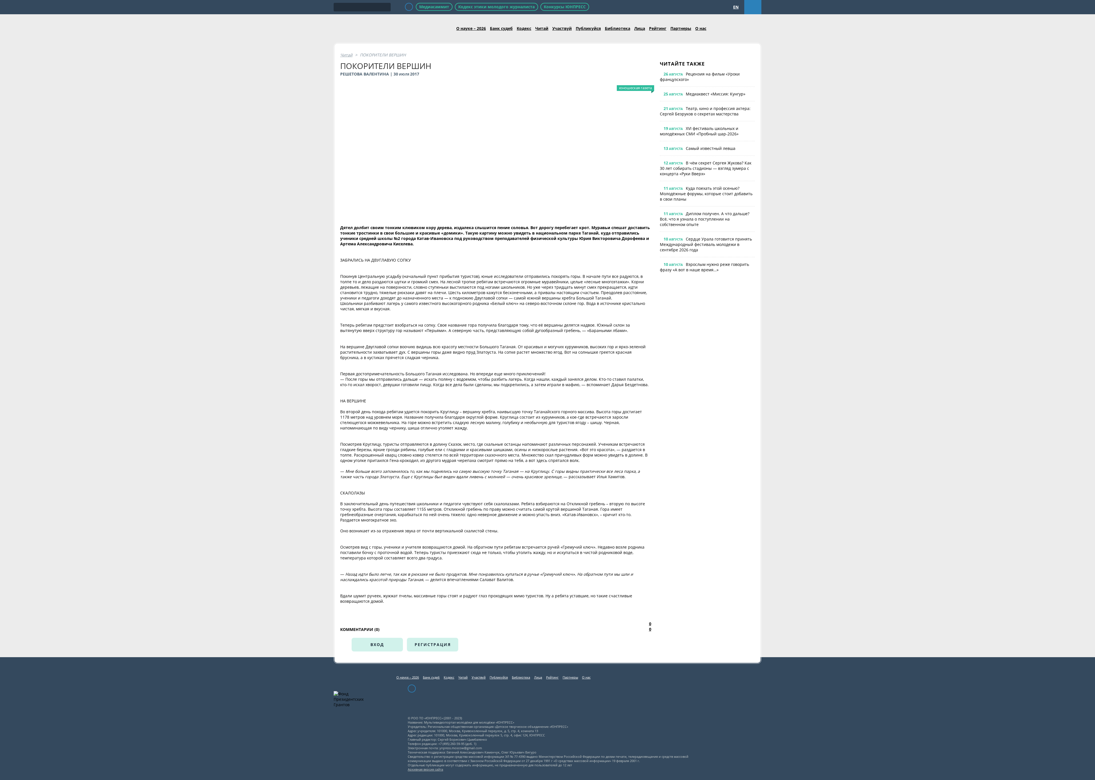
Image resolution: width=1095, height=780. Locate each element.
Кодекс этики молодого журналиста (496, 6)
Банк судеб (501, 28)
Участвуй (562, 28)
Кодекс (524, 28)
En (736, 7)
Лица (639, 28)
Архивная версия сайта (425, 769)
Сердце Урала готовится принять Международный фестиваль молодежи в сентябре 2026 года (706, 244)
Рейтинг (657, 28)
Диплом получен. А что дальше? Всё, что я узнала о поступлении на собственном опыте (704, 219)
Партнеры (680, 28)
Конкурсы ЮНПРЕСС (565, 6)
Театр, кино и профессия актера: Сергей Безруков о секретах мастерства (705, 111)
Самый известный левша (710, 148)
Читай (541, 28)
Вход (377, 644)
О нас (700, 28)
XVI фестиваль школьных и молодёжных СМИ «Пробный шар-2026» (699, 131)
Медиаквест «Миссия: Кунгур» (715, 94)
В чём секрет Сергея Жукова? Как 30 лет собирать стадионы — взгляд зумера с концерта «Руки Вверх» (705, 168)
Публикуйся (588, 28)
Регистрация (433, 644)
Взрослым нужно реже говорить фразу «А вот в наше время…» (704, 267)
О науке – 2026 (471, 28)
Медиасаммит (434, 6)
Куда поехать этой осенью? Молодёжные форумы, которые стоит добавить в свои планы (706, 194)
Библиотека (617, 28)
